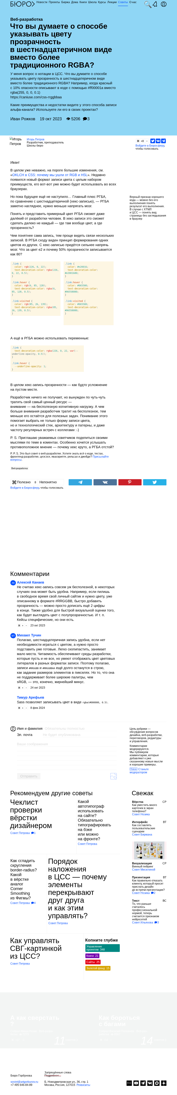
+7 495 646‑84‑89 (21, 1084)
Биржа (65, 2)
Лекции (112, 2)
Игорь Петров (35, 139)
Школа (92, 2)
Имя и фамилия (29, 728)
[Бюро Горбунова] (23, 3)
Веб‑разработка (19, 468)
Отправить (28, 776)
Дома (74, 2)
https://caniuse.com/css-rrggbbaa (36, 97)
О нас (133, 2)
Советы (123, 2)
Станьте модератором (139, 771)
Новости (41, 2)
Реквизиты (83, 1084)
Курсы (102, 2)
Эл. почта (24, 735)
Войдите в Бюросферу (150, 145)
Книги (83, 2)
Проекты (54, 2)
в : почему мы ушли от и (49, 175)
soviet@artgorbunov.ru (24, 1081)
